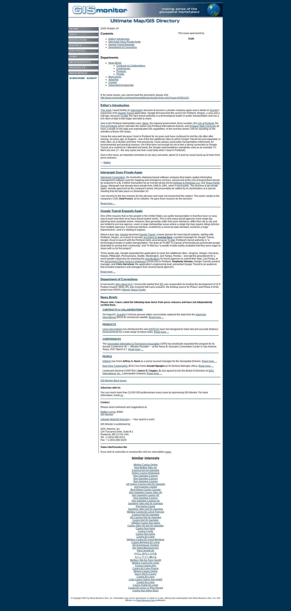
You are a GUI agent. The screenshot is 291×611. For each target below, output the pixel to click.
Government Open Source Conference (125, 261)
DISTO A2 (154, 329)
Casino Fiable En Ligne (145, 585)
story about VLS (123, 284)
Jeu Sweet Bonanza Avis (145, 547)
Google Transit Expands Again (122, 211)
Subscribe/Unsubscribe (121, 85)
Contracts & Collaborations (130, 65)
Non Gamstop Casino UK (145, 495)
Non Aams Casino (145, 506)
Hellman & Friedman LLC (187, 182)
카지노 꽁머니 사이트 (145, 553)
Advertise (113, 79)
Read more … (108, 203)
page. (168, 451)
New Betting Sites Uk (145, 467)
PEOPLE (107, 356)
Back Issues (114, 76)
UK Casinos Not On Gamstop (145, 517)
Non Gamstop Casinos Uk (146, 500)
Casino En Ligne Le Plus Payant (145, 587)
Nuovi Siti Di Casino (145, 574)
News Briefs (114, 63)
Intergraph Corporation (113, 177)
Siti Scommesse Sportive (145, 545)
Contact (112, 82)
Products (121, 71)
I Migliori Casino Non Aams (145, 523)
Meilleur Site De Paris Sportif (145, 560)
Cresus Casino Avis (145, 565)
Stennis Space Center (134, 289)
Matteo (107, 162)
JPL (162, 284)
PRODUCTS (109, 324)
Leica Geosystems (112, 329)
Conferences (123, 68)
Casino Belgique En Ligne (145, 542)
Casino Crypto (145, 531)
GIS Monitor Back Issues (114, 380)
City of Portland (206, 123)
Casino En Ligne (146, 536)
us (121, 395)
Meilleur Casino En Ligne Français (145, 511)
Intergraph (136, 110)
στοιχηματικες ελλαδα (145, 487)
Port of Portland (109, 126)
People (120, 74)
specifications (152, 258)
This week (106, 110)
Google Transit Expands (121, 44)
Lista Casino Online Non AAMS (145, 579)
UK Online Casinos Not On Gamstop (145, 484)
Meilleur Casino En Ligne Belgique (145, 539)
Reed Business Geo (145, 600)
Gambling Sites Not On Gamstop (145, 503)
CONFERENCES (112, 339)
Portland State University (202, 126)
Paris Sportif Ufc (145, 550)
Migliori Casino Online (146, 464)
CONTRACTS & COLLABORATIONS (123, 309)
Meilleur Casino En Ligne (145, 563)
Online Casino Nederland (145, 473)
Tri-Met (124, 115)
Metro (145, 123)
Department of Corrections (122, 47)
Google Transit (126, 113)
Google (214, 110)
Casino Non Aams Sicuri (145, 590)
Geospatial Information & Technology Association (133, 343)
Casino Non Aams (145, 528)
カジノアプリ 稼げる (146, 557)
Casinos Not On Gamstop (145, 470)
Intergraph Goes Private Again (124, 41)
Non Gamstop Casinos (145, 475)
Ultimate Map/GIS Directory (115, 419)
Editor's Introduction (119, 39)
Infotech (107, 361)
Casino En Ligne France (145, 568)
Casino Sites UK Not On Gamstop (145, 525)
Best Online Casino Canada (145, 489)
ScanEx (121, 314)
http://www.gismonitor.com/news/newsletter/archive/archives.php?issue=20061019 (145, 97)
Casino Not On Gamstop (145, 520)
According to (158, 237)
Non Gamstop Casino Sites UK (145, 492)
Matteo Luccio (108, 412)
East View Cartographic (115, 366)
